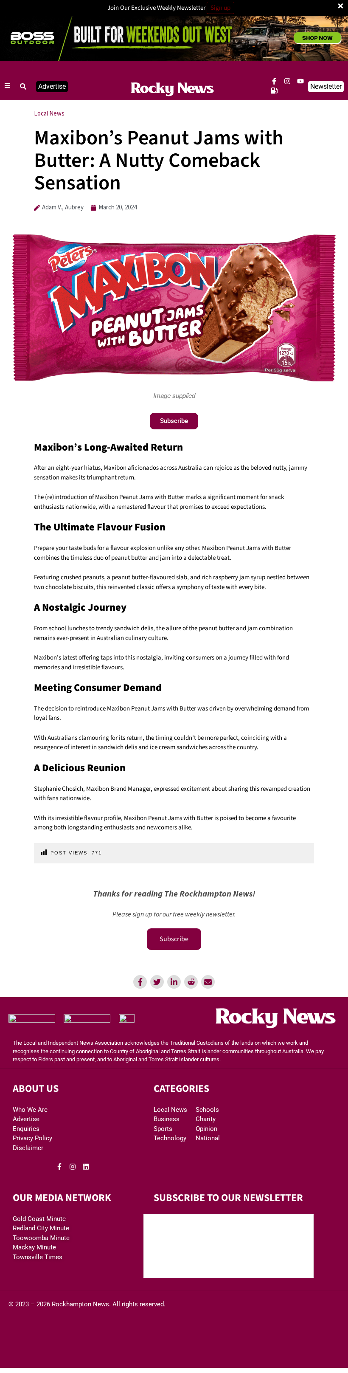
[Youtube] (300, 81)
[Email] (208, 982)
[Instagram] (287, 81)
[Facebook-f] (274, 81)
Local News (49, 113)
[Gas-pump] (274, 90)
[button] (23, 86)
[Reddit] (191, 982)
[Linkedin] (174, 982)
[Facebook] (140, 982)
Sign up (220, 7)
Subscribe (174, 939)
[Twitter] (157, 982)
